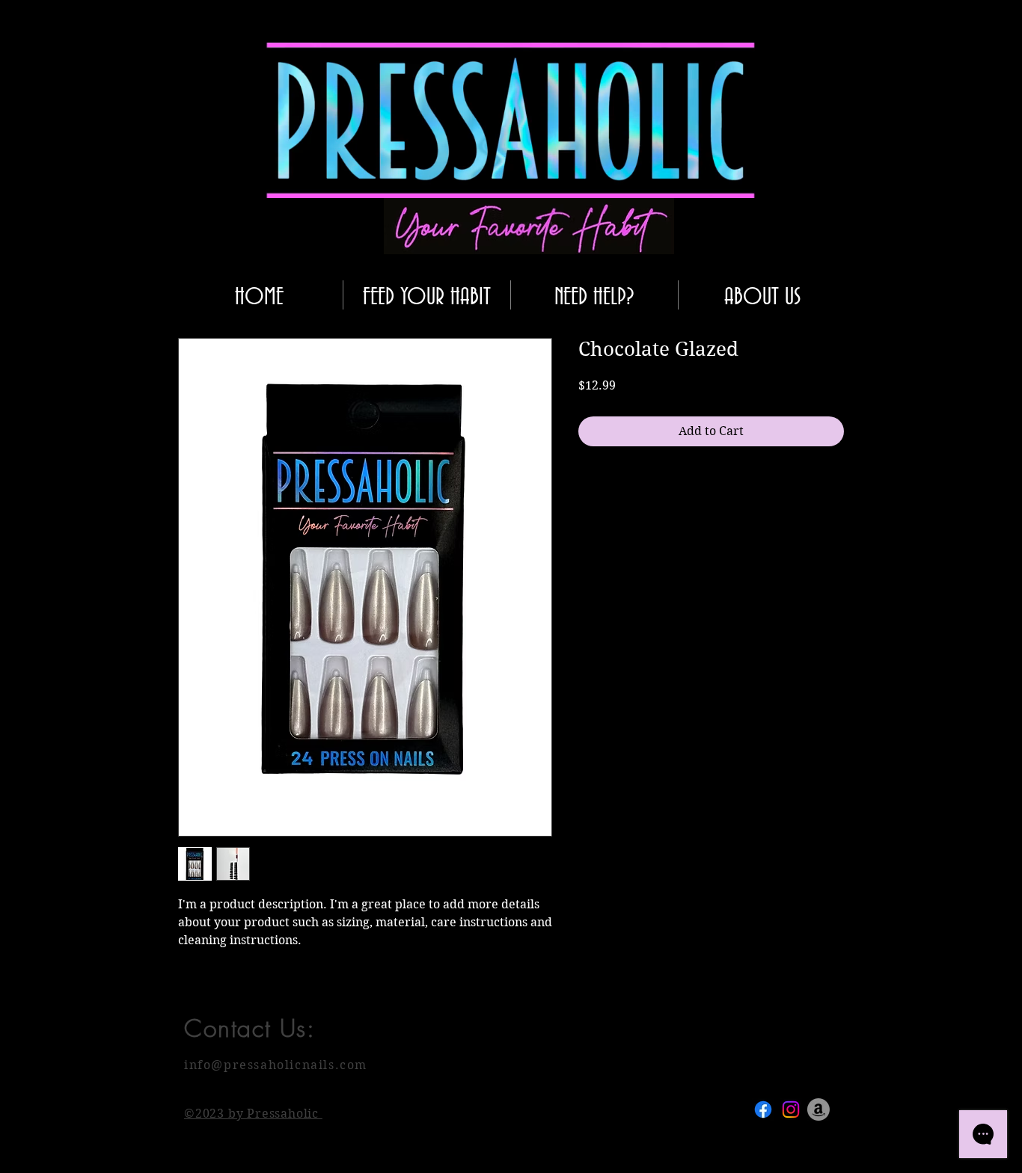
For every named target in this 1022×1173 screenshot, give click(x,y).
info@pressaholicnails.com (275, 1065)
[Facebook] (763, 1109)
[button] (736, 181)
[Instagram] (791, 1109)
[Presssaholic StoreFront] (818, 1109)
